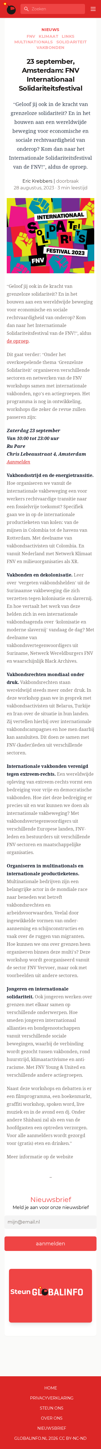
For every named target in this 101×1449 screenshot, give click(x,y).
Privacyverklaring (52, 1398)
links (68, 36)
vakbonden (50, 47)
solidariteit (71, 41)
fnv (32, 36)
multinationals (34, 41)
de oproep (18, 341)
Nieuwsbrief (51, 1428)
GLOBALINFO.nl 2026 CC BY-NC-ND (50, 1438)
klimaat (49, 36)
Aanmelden (18, 462)
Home (50, 1388)
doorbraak (67, 181)
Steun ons (51, 1408)
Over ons (52, 1418)
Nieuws (50, 29)
